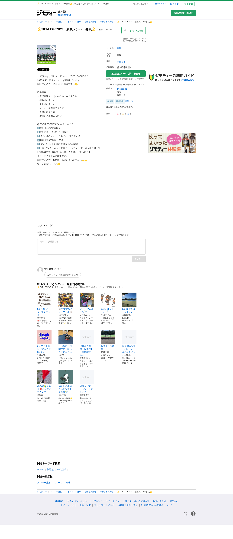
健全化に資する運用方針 (137, 501)
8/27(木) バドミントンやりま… (44, 312)
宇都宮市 (121, 61)
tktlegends (122, 89)
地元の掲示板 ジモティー (142, 4)
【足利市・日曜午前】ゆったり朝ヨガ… (65, 349)
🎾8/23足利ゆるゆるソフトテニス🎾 (65, 389)
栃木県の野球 (91, 22)
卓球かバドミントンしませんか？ (86, 389)
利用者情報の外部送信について (156, 505)
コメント (138, 259)
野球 (79, 22)
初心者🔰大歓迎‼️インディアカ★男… (44, 389)
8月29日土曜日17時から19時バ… (44, 349)
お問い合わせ (159, 501)
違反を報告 (117, 84)
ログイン (174, 4)
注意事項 (129, 84)
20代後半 (61, 469)
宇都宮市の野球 (107, 22)
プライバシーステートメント (107, 501)
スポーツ (70, 22)
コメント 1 (141, 84)
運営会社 (174, 501)
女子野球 (48, 269)
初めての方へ (160, 4)
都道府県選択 (64, 15)
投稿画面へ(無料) (183, 13)
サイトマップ (67, 505)
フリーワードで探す (104, 505)
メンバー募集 (56, 22)
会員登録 (188, 4)
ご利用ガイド (84, 505)
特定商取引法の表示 (128, 505)
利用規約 (59, 501)
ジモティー (42, 22)
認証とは (129, 101)
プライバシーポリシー (78, 501)
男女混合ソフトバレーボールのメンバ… (129, 349)
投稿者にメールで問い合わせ (125, 73)
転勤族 (50, 469)
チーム (40, 469)
